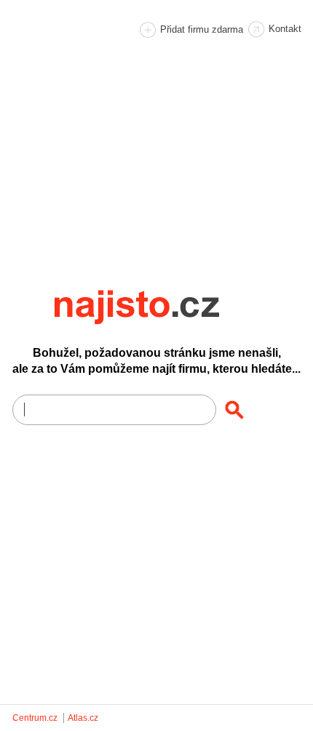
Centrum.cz (35, 718)
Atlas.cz (83, 718)
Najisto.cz (156, 307)
